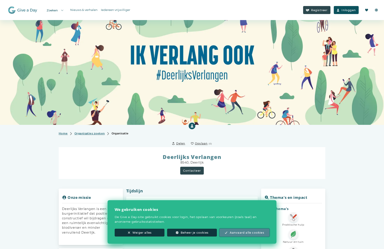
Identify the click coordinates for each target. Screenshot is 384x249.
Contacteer (192, 170)
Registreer (319, 10)
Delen (180, 143)
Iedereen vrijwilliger (115, 10)
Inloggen (349, 10)
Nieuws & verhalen (84, 10)
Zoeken (52, 10)
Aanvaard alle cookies (247, 232)
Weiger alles (142, 232)
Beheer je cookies (194, 232)
